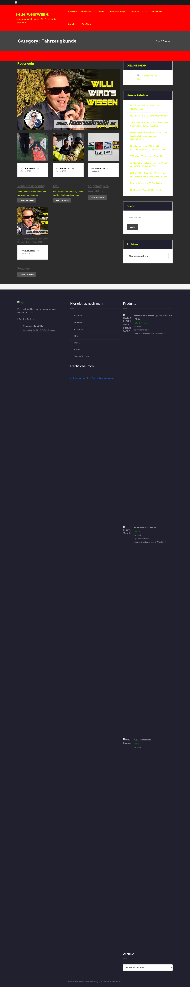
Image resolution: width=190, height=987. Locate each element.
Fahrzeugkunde (30, 239)
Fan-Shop (86, 24)
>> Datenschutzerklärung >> (101, 378)
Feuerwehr (168, 41)
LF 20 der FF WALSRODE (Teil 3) (145, 190)
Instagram (78, 329)
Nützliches (157, 11)
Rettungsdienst (24, 242)
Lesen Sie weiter (26, 200)
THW (34, 242)
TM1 (40, 242)
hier (33, 319)
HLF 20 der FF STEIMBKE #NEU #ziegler (149, 116)
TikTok (77, 336)
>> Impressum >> (78, 378)
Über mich (86, 11)
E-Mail (77, 349)
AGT (56, 186)
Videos (100, 11)
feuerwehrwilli (29, 168)
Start (158, 41)
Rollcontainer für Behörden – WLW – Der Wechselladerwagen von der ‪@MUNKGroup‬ (148, 135)
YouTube (78, 315)
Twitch (77, 343)
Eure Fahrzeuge (117, 11)
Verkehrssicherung (31, 186)
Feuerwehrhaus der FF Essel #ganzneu (148, 183)
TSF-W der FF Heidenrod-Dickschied (147, 156)
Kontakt (71, 24)
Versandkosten (143, 330)
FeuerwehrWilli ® (32, 14)
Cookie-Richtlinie (81, 356)
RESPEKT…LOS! (139, 11)
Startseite (72, 11)
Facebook (78, 322)
